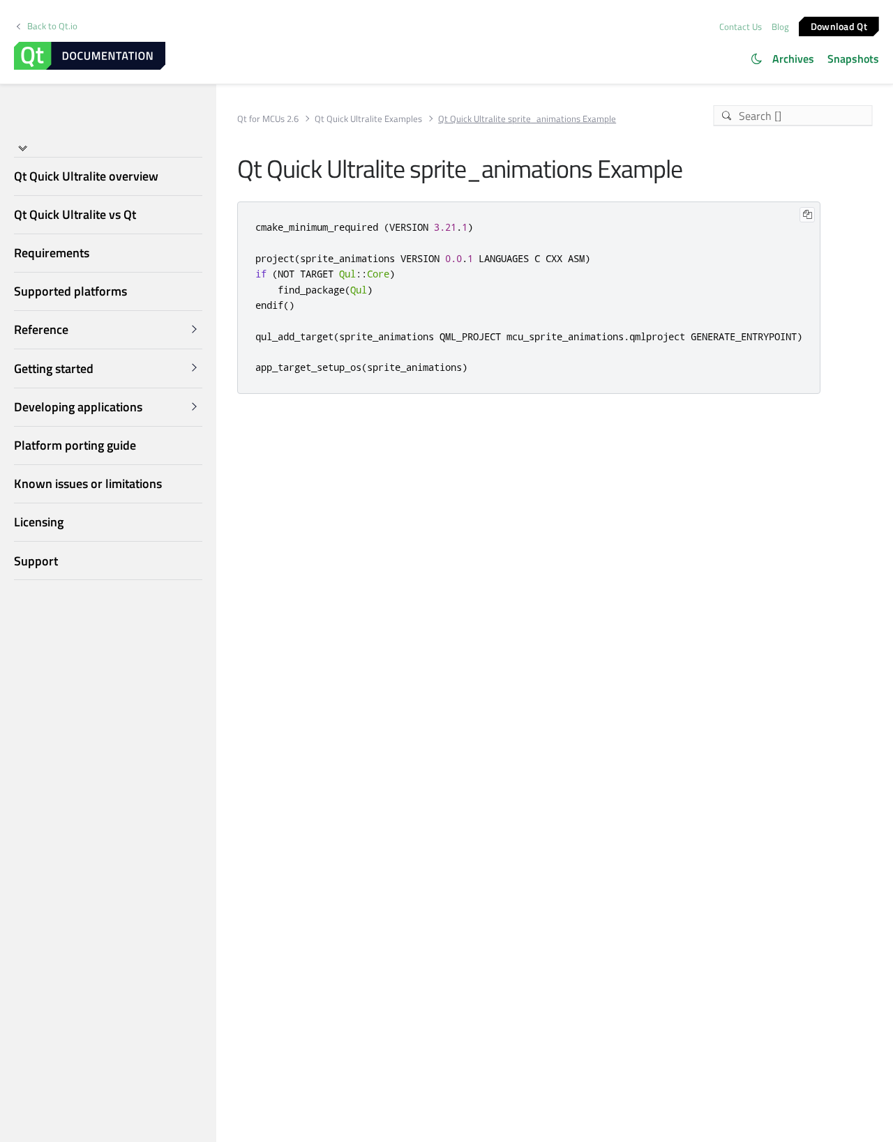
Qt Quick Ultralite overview (86, 176)
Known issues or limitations (88, 483)
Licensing (38, 521)
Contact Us (740, 26)
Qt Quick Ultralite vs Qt (75, 214)
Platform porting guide (75, 445)
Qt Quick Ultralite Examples (368, 118)
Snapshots (853, 58)
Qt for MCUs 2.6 (268, 118)
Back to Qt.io (52, 26)
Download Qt (839, 25)
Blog (780, 26)
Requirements (51, 252)
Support (36, 560)
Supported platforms (70, 291)
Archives (793, 58)
